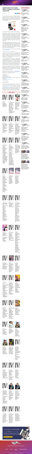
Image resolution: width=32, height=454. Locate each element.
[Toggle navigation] (3, 4)
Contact (25, 449)
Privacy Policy (16, 450)
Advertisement (21, 449)
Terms (11, 449)
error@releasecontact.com (6, 86)
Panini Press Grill (8, 51)
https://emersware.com (8, 79)
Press (7, 449)
